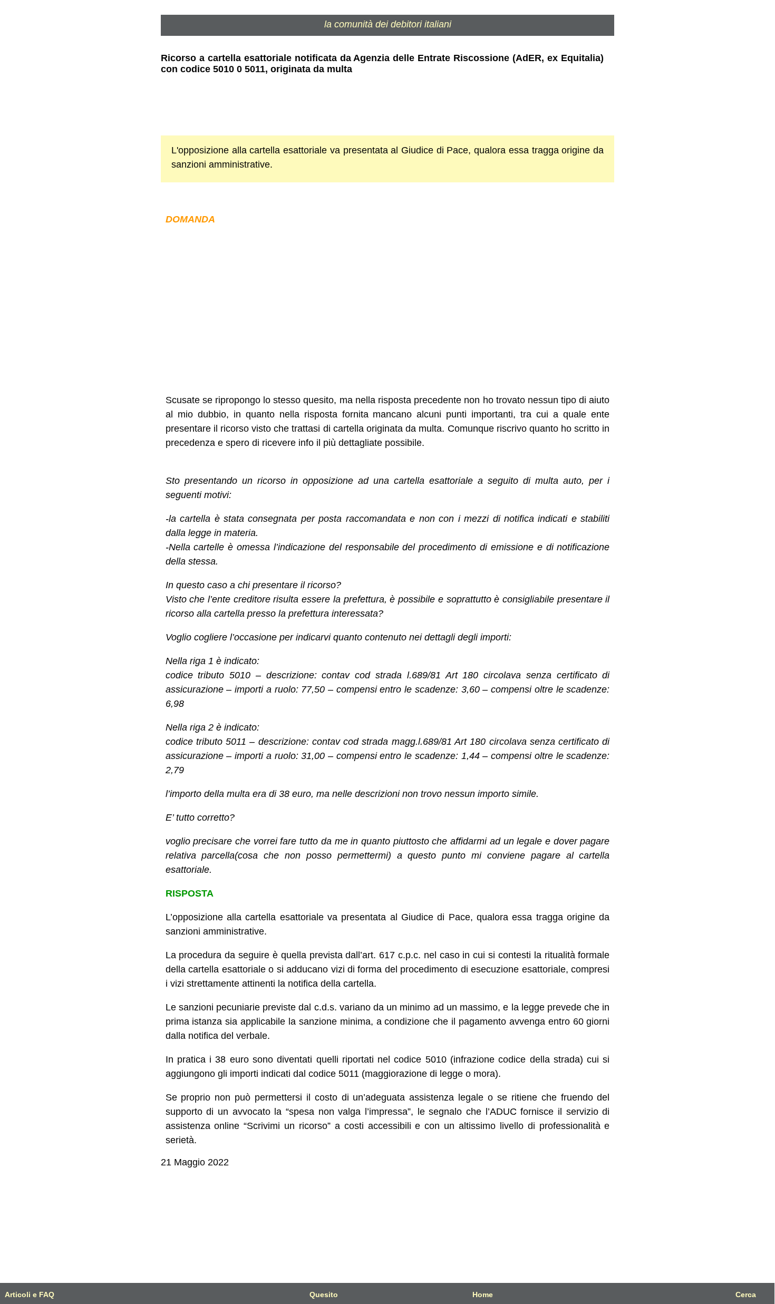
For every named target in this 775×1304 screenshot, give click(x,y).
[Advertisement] (387, 310)
